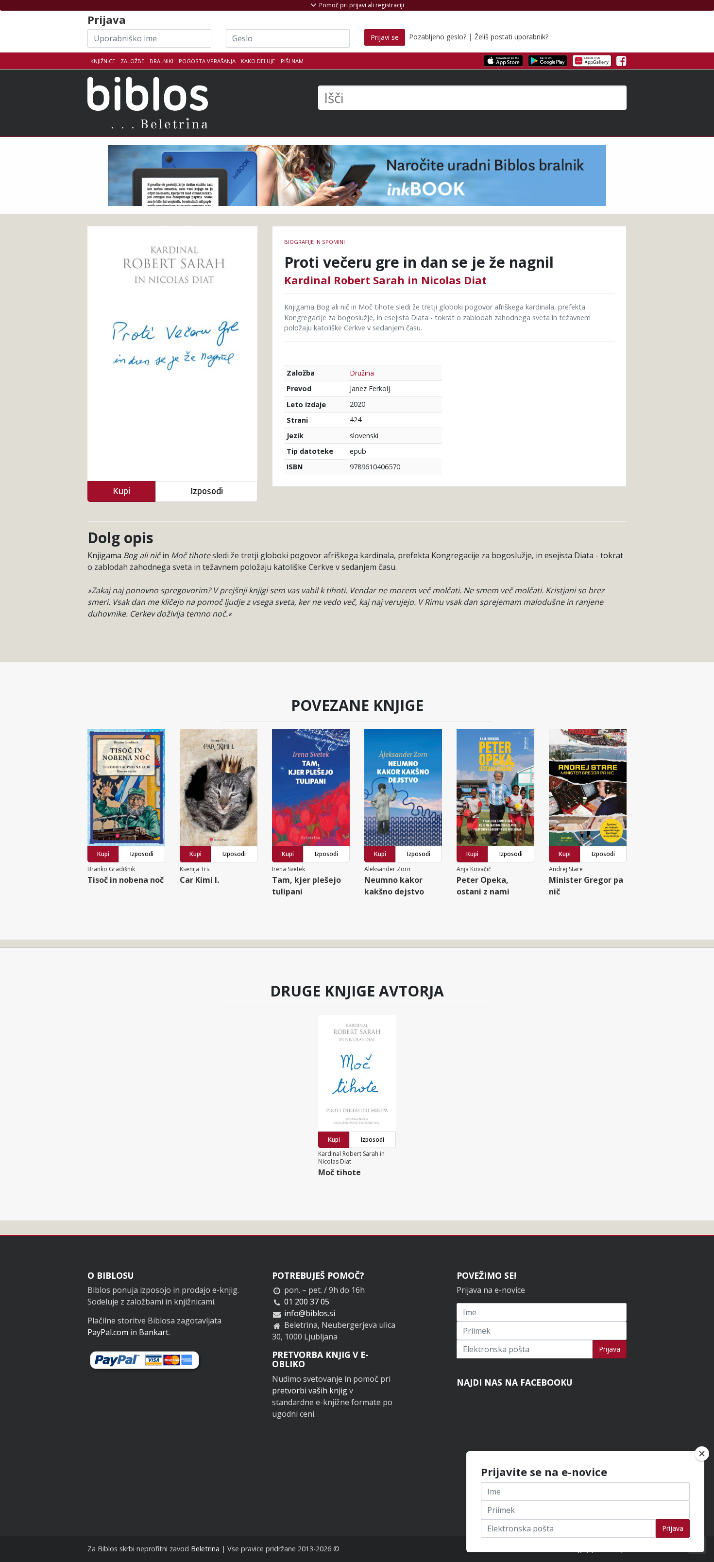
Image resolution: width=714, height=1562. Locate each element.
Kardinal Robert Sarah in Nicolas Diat (385, 280)
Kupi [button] (121, 491)
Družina (362, 373)
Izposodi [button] (206, 491)
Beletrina (205, 1548)
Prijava (609, 1349)
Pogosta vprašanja (207, 61)
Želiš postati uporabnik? (511, 36)
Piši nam (292, 61)
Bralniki (161, 61)
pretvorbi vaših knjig (309, 1390)
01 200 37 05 (306, 1301)
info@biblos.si (309, 1313)
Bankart (154, 1332)
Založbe (132, 61)
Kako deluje (258, 61)
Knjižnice (102, 61)
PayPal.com (107, 1332)
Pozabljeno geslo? (437, 36)
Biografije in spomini (314, 241)
